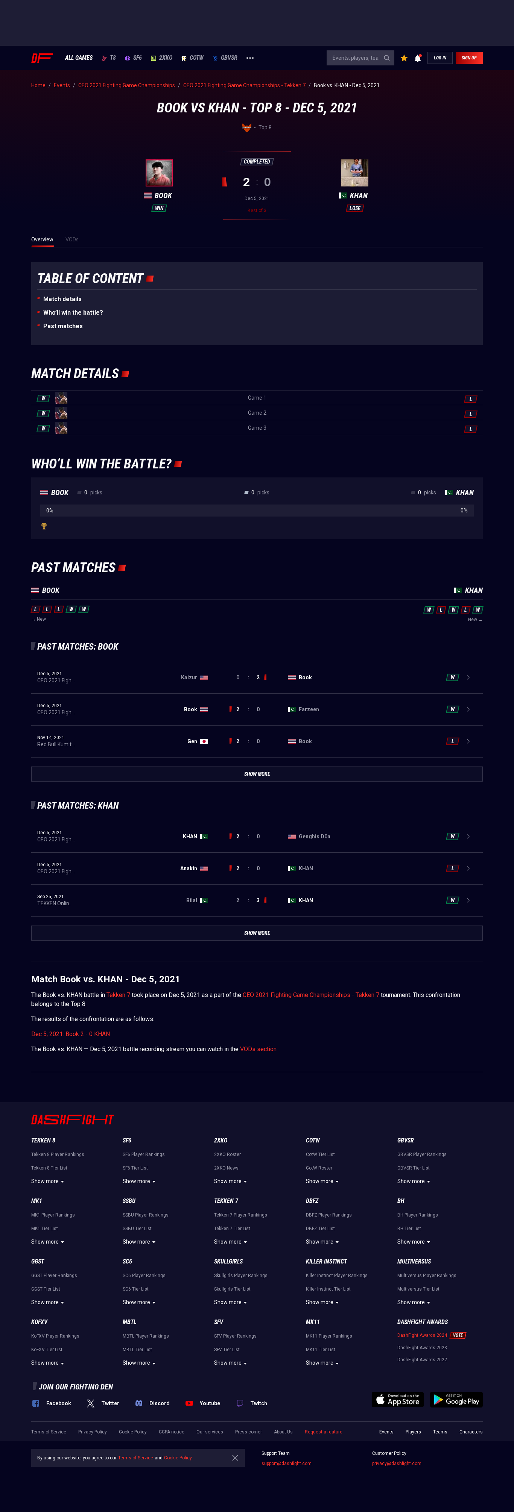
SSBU (129, 1200)
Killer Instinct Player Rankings (337, 1275)
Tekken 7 (118, 994)
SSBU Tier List (137, 1228)
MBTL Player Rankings (146, 1336)
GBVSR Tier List (413, 1168)
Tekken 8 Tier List (49, 1168)
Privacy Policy (92, 1432)
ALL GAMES (79, 58)
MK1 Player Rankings (53, 1215)
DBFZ (312, 1200)
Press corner (248, 1432)
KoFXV (39, 1322)
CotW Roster (319, 1168)
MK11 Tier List (320, 1349)
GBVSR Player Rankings (422, 1154)
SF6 (137, 58)
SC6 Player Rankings (144, 1275)
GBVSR (229, 58)
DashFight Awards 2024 (422, 1335)
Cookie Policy (133, 1432)
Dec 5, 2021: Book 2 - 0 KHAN (70, 1034)
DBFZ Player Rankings (329, 1215)
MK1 (36, 1200)
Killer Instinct (326, 1261)
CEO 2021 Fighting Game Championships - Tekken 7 (311, 994)
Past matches (63, 326)
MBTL (129, 1322)
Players (413, 1432)
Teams (440, 1432)
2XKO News (226, 1168)
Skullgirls (228, 1261)
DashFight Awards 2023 (422, 1347)
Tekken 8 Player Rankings (57, 1154)
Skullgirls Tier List (232, 1289)
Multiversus (414, 1261)
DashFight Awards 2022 (422, 1359)
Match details (62, 299)
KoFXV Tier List (46, 1349)
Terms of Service (48, 1432)
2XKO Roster (227, 1154)
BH (401, 1200)
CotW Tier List (320, 1154)
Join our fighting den (76, 1386)
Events (386, 1432)
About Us (283, 1432)
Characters (471, 1432)
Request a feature (323, 1432)
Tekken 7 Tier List (232, 1228)
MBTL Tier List (137, 1349)
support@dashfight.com (287, 1463)
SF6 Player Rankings (144, 1154)
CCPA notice (171, 1432)
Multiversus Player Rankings (426, 1275)
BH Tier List (409, 1228)
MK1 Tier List (44, 1228)
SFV (218, 1322)
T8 (113, 58)
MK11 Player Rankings (329, 1336)
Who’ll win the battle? (73, 312)
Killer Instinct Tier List (328, 1289)
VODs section (258, 1049)
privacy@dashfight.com (396, 1463)
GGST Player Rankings (54, 1275)
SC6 (127, 1261)
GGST (37, 1261)
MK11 (313, 1322)
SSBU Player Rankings (146, 1215)
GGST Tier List (45, 1289)
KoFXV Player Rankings (55, 1336)
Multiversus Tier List (418, 1289)
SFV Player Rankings (235, 1336)
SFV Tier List (227, 1349)
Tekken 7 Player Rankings (240, 1215)
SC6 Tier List (136, 1289)
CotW (197, 58)
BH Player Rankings (417, 1215)
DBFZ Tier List (320, 1228)
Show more (45, 1181)
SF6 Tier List (135, 1168)
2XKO (165, 58)
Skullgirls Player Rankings (241, 1275)
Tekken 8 (43, 1140)
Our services (209, 1432)
